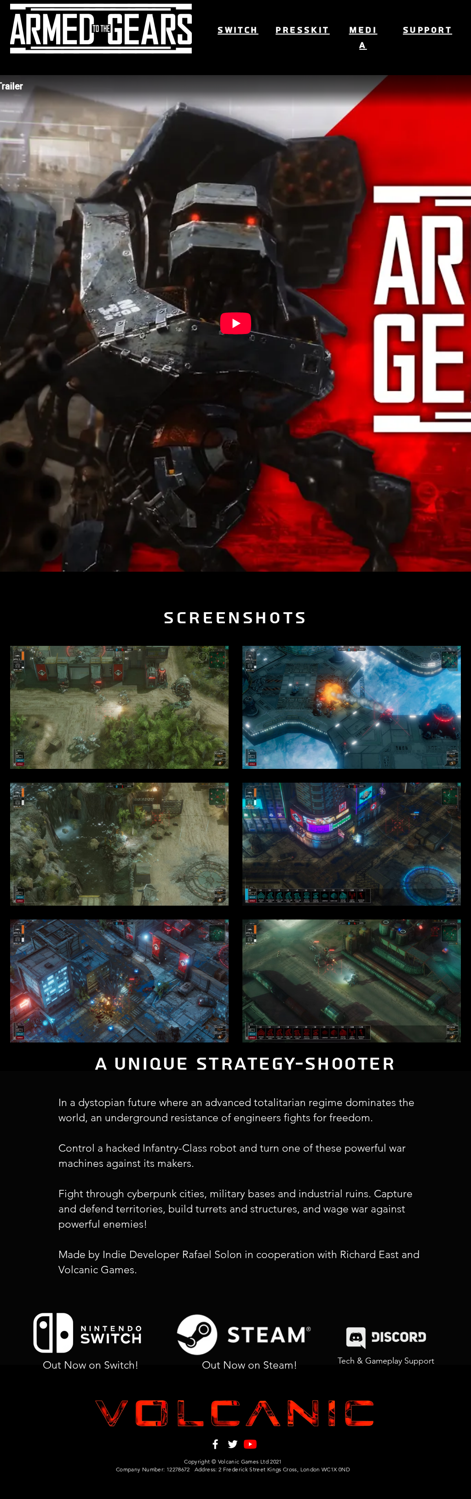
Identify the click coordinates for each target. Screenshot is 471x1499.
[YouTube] (250, 1444)
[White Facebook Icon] (215, 1444)
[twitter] (232, 1444)
